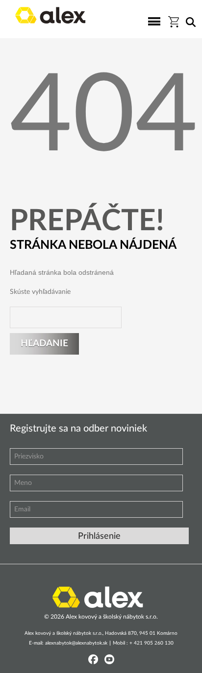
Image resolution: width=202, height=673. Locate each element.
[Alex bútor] (98, 596)
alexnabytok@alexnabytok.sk (76, 643)
